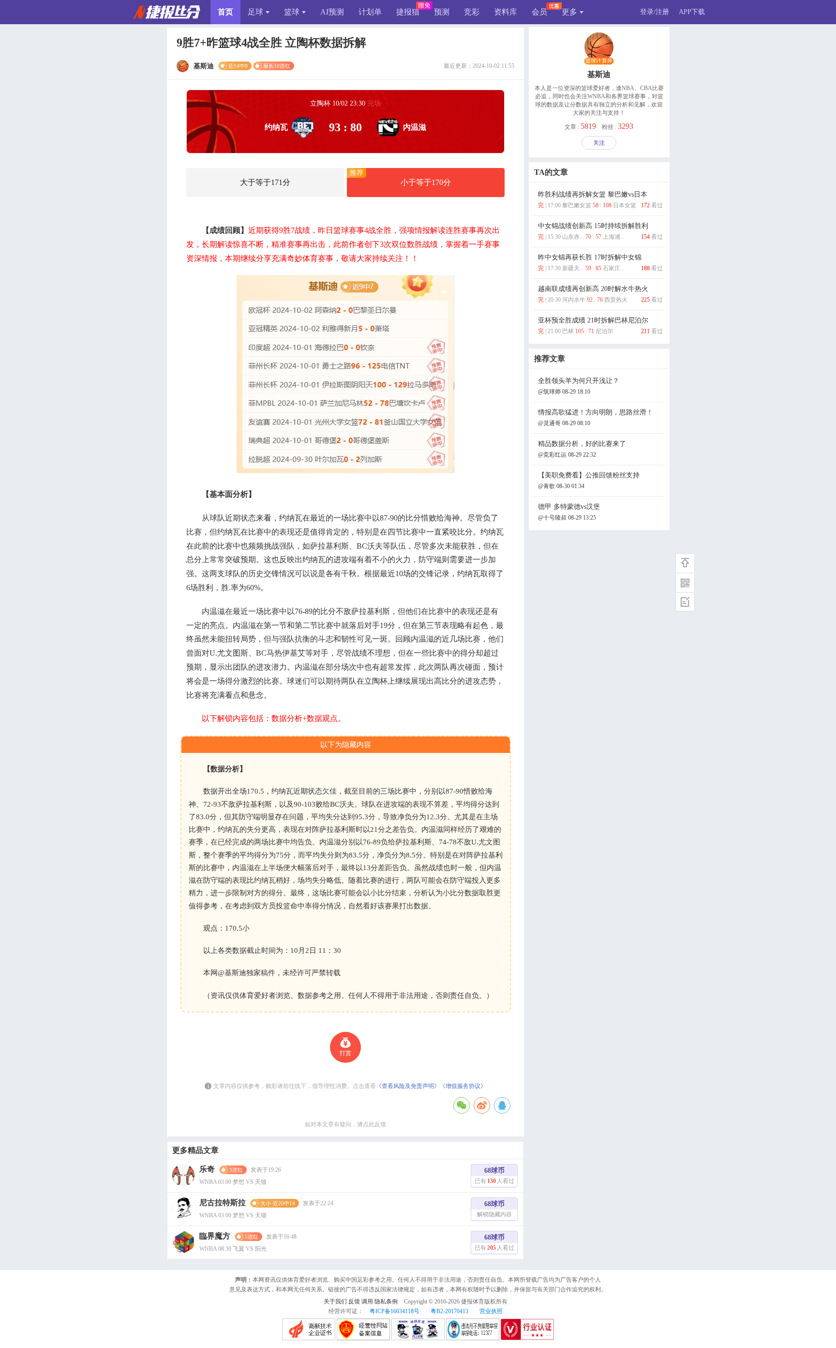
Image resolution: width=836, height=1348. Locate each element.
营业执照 (491, 1311)
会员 (539, 12)
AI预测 (332, 12)
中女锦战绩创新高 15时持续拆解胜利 (600, 231)
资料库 (505, 12)
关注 (599, 142)
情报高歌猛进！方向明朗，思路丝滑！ (595, 418)
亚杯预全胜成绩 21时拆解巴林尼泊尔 (600, 326)
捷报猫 (407, 12)
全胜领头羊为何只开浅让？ (578, 386)
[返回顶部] (685, 563)
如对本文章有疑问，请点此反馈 (345, 1124)
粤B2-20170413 (449, 1311)
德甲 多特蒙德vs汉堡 (569, 512)
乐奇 (207, 1169)
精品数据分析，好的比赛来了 (582, 449)
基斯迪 (599, 74)
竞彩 (471, 12)
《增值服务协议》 (463, 1086)
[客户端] (685, 582)
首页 (225, 12)
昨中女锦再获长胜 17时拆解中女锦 (600, 263)
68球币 (494, 1175)
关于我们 (335, 1301)
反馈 (354, 1301)
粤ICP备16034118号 (394, 1311)
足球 (255, 12)
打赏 (345, 1053)
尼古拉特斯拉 (222, 1202)
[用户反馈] (685, 602)
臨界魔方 (214, 1236)
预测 (441, 12)
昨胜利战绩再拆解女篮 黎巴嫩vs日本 (600, 200)
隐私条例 (386, 1301)
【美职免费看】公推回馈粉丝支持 (589, 481)
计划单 (370, 12)
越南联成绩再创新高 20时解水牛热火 (600, 294)
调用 (367, 1301)
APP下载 (692, 11)
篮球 (291, 12)
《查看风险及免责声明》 (408, 1086)
